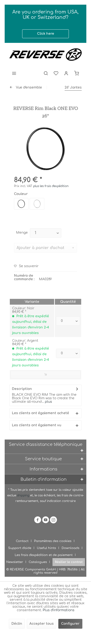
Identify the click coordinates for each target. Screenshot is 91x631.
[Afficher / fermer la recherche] (45, 73)
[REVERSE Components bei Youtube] (45, 520)
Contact (22, 541)
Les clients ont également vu (36, 425)
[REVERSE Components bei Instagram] (53, 520)
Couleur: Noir (23, 308)
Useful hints (46, 548)
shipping (23, 495)
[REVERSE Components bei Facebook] (37, 520)
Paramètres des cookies (52, 541)
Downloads (70, 548)
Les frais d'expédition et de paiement (44, 555)
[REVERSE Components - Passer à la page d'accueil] (45, 54)
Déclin (16, 623)
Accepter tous (41, 623)
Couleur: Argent (25, 340)
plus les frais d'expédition (51, 186)
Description (22, 389)
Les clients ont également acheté (40, 413)
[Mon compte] (66, 73)
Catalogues (38, 562)
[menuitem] (14, 73)
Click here (45, 33)
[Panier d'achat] (76, 73)
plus (48, 401)
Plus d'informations (58, 610)
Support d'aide (19, 548)
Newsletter (14, 562)
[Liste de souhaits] (56, 73)
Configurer (70, 623)
